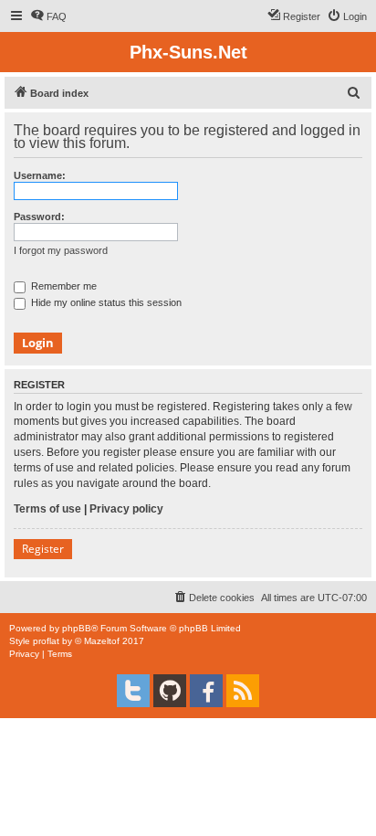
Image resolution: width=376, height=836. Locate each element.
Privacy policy (126, 509)
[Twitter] (133, 690)
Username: (40, 175)
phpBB (76, 628)
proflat (46, 641)
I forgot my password (61, 250)
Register (43, 548)
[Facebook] (206, 690)
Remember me (62, 285)
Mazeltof (102, 641)
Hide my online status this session (105, 302)
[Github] (169, 690)
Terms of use (47, 509)
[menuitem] (48, 16)
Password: (39, 216)
